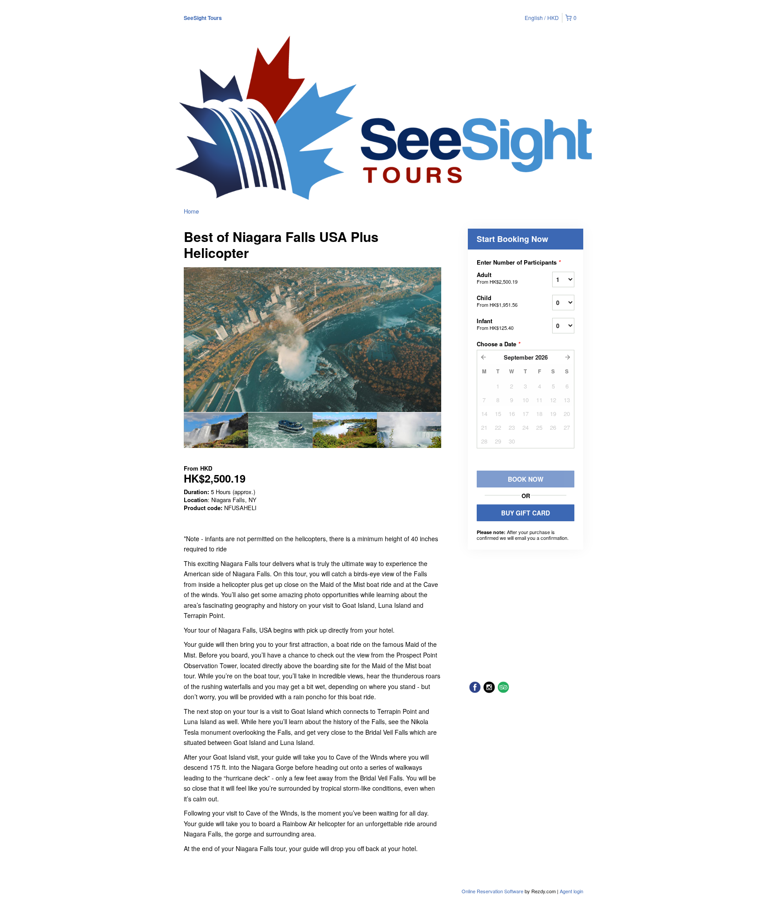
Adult (497, 277)
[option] (216, 430)
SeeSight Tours (203, 18)
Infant (495, 324)
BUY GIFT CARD (525, 512)
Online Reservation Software (492, 891)
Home (191, 211)
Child (497, 300)
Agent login (571, 891)
